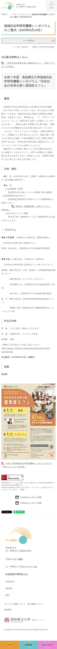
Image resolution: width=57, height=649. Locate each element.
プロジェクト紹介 (14, 559)
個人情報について (35, 604)
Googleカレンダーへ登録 (31, 497)
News (9, 588)
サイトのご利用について (14, 604)
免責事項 (8, 610)
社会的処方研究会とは (17, 574)
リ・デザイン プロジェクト (20, 14)
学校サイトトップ (38, 620)
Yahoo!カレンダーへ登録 (31, 503)
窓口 (8, 595)
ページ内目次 (28, 40)
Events (10, 582)
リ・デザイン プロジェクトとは (21, 566)
